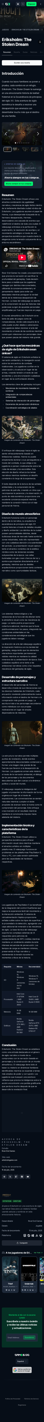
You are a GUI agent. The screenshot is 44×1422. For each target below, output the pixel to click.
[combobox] (18, 4)
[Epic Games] (24, 1235)
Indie (31, 1286)
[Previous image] (6, 133)
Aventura (12, 1286)
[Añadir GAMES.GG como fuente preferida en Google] (22, 1370)
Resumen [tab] (7, 52)
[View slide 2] (16, 149)
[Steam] (28, 1235)
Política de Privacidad (12, 1399)
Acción (5, 1286)
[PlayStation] (36, 1235)
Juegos (5, 30)
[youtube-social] (27, 1177)
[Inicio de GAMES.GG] (8, 4)
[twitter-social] (10, 1177)
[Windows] (32, 1235)
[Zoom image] (22, 133)
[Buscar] (23, 4)
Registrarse (22, 1405)
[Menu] (2, 4)
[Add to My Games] (40, 42)
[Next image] (38, 133)
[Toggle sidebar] (41, 4)
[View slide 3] (25, 149)
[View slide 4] (34, 149)
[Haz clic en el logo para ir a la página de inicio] (22, 1355)
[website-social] (4, 1177)
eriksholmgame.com (9, 1160)
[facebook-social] (21, 1177)
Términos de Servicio (31, 1399)
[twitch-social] (16, 1177)
